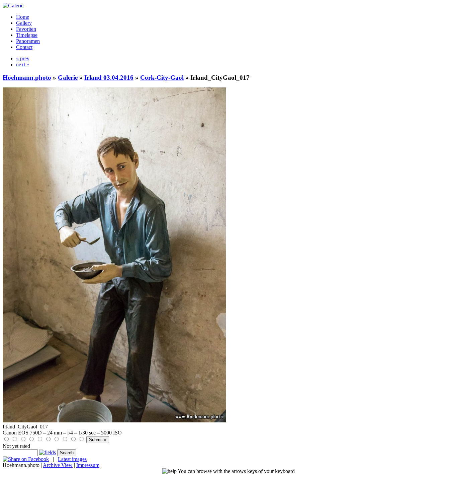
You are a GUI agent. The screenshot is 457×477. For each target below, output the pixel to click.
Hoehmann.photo (27, 77)
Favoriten (26, 29)
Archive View (58, 465)
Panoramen (28, 41)
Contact (24, 47)
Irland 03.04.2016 (108, 77)
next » (22, 64)
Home (22, 17)
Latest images (72, 459)
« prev (22, 58)
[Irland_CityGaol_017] (114, 420)
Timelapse (26, 35)
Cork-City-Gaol (162, 77)
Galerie (68, 77)
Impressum (87, 465)
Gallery (24, 23)
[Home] (13, 5)
